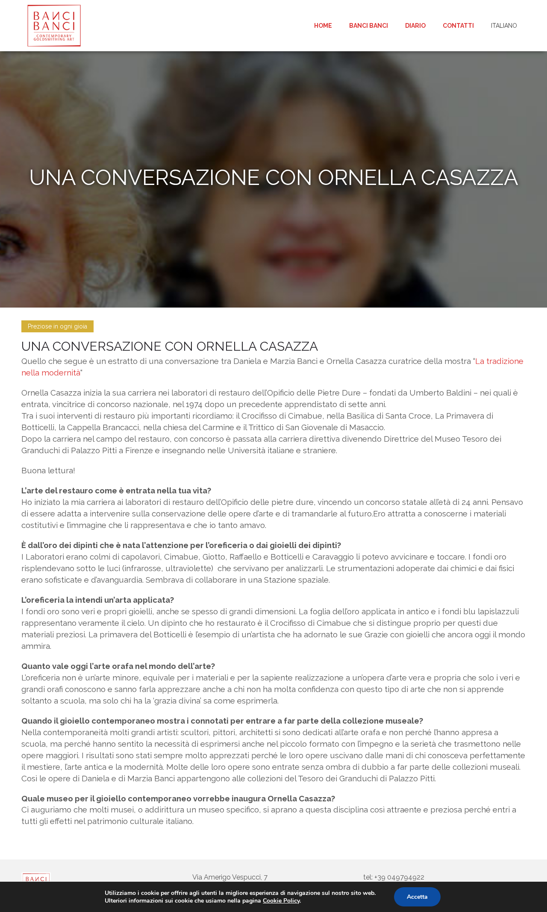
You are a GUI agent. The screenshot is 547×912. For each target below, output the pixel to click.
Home (323, 25)
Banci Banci (368, 25)
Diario (415, 25)
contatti (458, 25)
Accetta (417, 897)
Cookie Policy (281, 901)
